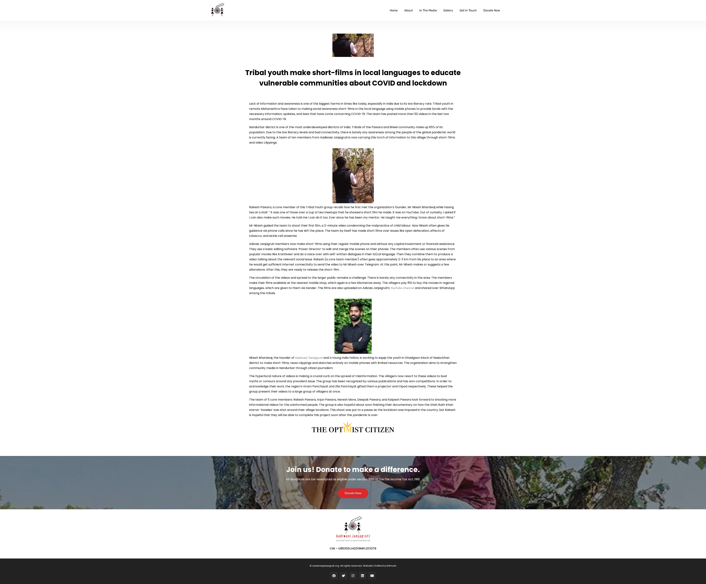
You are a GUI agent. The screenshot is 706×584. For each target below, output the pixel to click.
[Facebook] (334, 575)
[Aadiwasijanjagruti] (217, 9)
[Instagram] (353, 575)
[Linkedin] (362, 575)
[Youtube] (372, 575)
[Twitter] (343, 575)
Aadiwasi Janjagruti (309, 357)
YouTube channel (402, 288)
